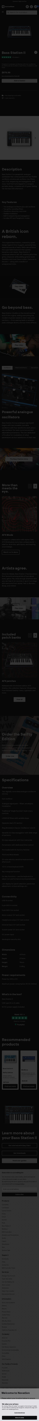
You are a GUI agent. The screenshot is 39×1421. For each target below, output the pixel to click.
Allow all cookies (19, 1417)
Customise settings (19, 1412)
